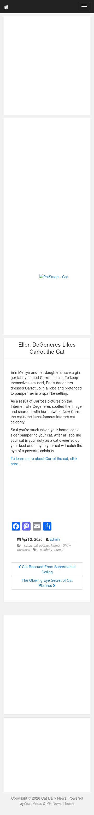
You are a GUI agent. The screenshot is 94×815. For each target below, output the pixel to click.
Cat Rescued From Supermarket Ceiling (48, 569)
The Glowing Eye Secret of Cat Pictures (47, 583)
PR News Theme (60, 803)
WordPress (33, 803)
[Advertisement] (47, 66)
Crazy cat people (36, 545)
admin (55, 539)
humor (58, 549)
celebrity (46, 549)
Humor (56, 545)
